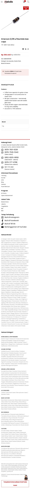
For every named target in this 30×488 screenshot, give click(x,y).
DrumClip (25, 260)
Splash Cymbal (13, 375)
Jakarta (3, 204)
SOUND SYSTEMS (6, 349)
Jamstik (22, 281)
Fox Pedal (3, 271)
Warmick (4, 326)
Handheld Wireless (19, 455)
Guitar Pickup (15, 434)
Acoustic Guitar (5, 430)
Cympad (8, 255)
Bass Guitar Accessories (7, 400)
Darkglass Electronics (7, 256)
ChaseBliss (4, 251)
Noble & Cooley (12, 297)
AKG (12, 241)
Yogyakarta (4, 206)
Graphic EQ (22, 362)
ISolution (8, 280)
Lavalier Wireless (16, 457)
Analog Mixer (4, 355)
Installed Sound (5, 351)
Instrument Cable (11, 392)
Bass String (23, 402)
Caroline (18, 249)
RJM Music (24, 303)
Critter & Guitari (24, 253)
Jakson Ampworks (6, 281)
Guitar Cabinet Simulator (11, 438)
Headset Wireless (6, 457)
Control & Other (15, 351)
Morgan (7, 295)
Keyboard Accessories (22, 339)
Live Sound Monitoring (20, 358)
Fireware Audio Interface (17, 414)
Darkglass (20, 255)
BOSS (3, 249)
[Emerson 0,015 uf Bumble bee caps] (23, 49)
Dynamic (19, 262)
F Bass (12, 267)
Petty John (18, 299)
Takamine (24, 315)
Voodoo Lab (19, 324)
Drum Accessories (23, 375)
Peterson (12, 299)
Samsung (10, 308)
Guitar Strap (23, 434)
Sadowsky (4, 308)
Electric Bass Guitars (22, 407)
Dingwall (13, 260)
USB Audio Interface (22, 416)
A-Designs (4, 239)
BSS (7, 249)
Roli (12, 306)
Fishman (3, 269)
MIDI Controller (18, 342)
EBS (27, 262)
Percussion (11, 387)
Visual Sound (11, 324)
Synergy (18, 315)
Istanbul (14, 280)
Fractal (9, 271)
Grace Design (24, 274)
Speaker (7, 363)
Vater (26, 322)
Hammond (21, 276)
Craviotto (7, 253)
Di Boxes (11, 358)
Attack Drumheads (9, 244)
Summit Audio (24, 313)
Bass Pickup (15, 402)
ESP (3, 267)
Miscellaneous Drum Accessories (15, 382)
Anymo (14, 242)
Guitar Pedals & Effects (15, 441)
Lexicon (24, 287)
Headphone (4, 418)
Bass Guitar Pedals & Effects (8, 409)
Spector (24, 311)
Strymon (17, 313)
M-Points (3, 193)
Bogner (22, 248)
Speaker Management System (9, 365)
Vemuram (4, 324)
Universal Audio (19, 322)
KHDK (26, 283)
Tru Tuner (21, 320)
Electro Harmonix (17, 264)
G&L (19, 271)
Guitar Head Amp (23, 439)
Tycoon (9, 322)
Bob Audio (16, 248)
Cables (3, 392)
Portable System (22, 363)
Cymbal (15, 371)
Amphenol (17, 241)
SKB (6, 310)
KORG (17, 285)
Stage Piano (12, 344)
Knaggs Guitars (11, 285)
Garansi (3, 184)
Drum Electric (8, 383)
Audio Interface (5, 414)
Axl (10, 246)
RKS (2, 304)
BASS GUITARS (5, 398)
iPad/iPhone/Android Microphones (10, 450)
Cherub (10, 251)
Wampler (25, 324)
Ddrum (6, 258)
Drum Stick (18, 380)
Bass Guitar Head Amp (22, 405)
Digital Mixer (12, 355)
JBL (26, 281)
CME (25, 251)
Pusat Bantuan (5, 186)
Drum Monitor (10, 385)
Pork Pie (22, 301)
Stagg (12, 313)
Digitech (8, 260)
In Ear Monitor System (13, 360)
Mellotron (8, 292)
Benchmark (10, 248)
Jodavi (11, 283)
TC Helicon (16, 317)
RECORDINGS (5, 412)
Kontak (3, 178)
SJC (3, 310)
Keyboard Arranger (18, 340)
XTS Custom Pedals (20, 326)
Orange (23, 297)
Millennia (3, 294)
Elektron (7, 265)
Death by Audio (20, 258)
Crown (3, 255)
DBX (2, 258)
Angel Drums (7, 242)
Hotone (15, 278)
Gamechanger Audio (12, 272)
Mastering (8, 425)
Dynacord (13, 262)
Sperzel (3, 313)
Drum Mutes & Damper (8, 380)
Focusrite (19, 269)
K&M (22, 283)
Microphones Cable (21, 392)
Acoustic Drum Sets (6, 371)
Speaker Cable (5, 394)
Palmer (6, 299)
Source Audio (17, 311)
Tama (2, 317)
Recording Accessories (16, 419)
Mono (20, 294)
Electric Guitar (14, 430)
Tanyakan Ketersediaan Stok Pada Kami (15, 483)
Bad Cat (22, 246)
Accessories (10, 61)
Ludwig (16, 288)
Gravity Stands (6, 276)
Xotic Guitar (11, 326)
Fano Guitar (18, 267)
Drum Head (25, 376)
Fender (24, 267)
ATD (2, 244)
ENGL (22, 265)
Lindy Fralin (4, 288)
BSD (2, 211)
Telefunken (22, 319)
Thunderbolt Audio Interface (8, 416)
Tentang (3, 175)
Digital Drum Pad (17, 383)
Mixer (18, 355)
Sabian (23, 306)
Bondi (26, 248)
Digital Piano (4, 344)
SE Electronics (24, 308)
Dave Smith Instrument (20, 256)
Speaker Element (11, 356)
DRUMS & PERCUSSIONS (8, 369)
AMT (2, 242)
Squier (8, 313)
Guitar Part (8, 434)
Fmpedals (9, 269)
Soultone (3, 311)
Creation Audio (15, 253)
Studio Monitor (25, 425)
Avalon (3, 246)
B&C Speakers (15, 246)
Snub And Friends (23, 310)
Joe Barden (17, 283)
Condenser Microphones (8, 448)
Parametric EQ (16, 425)
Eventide (7, 267)
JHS (7, 283)
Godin (12, 274)
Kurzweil (26, 285)
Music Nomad (19, 295)
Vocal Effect (12, 454)
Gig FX (7, 274)
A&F (9, 239)
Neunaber (4, 297)
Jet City (3, 283)
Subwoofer (14, 363)
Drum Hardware (19, 385)
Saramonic (17, 308)
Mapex (8, 290)
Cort (2, 253)
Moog (2, 295)
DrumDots (4, 262)
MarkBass (14, 290)
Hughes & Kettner (23, 278)
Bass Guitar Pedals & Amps (8, 407)
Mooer (24, 294)
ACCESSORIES (5, 390)
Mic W (21, 292)
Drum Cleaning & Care (15, 376)
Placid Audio (15, 301)
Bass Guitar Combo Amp (8, 405)
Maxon (3, 292)
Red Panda (12, 303)
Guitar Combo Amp (12, 439)
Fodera (25, 269)
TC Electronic (8, 317)
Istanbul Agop (20, 280)
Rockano (12, 304)
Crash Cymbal (5, 373)
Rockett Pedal (19, 304)
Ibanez (3, 280)
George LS (22, 272)
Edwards (4, 264)
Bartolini (3, 248)
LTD (12, 288)
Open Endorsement (7, 195)
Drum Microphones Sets (22, 378)
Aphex (19, 242)
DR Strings (19, 260)
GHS (27, 272)
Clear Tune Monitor (18, 251)
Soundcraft (10, 311)
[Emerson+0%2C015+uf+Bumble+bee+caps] (25, 49)
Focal (14, 269)
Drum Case (5, 376)
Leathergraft (17, 287)
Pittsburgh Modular (6, 301)
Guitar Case (12, 432)
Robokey (6, 304)
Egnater (10, 264)
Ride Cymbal (4, 375)
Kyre (3, 287)
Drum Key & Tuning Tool (8, 378)
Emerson (7, 63)
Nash (25, 295)
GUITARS (3, 428)
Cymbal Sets (13, 373)
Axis (7, 246)
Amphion (23, 241)
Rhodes (18, 303)
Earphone (4, 360)
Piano (24, 342)
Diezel (3, 260)
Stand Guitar (19, 436)
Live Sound (23, 353)
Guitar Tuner (12, 436)
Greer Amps (14, 276)
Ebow (24, 262)
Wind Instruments (13, 346)
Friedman (14, 271)
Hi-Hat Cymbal (22, 373)
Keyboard (12, 339)
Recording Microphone (7, 421)
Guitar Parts (17, 61)
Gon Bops (17, 274)
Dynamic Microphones (22, 448)
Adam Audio (19, 239)
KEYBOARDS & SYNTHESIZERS (9, 337)
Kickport (3, 285)
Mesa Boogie (15, 292)
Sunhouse (4, 315)
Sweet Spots (11, 315)
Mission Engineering (12, 294)
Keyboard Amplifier (7, 340)
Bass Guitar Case (6, 402)
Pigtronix (24, 299)
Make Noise (25, 288)
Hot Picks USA (8, 278)
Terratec (12, 320)
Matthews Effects (22, 290)
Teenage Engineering (12, 319)
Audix (16, 244)
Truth (26, 320)
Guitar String (4, 436)
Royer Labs (17, 306)
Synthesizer (19, 344)
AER (25, 239)
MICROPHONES (5, 446)
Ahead (8, 241)
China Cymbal (22, 371)
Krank (21, 285)
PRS (7, 303)
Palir (2, 299)
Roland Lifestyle (6, 306)
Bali (2, 208)
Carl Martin (12, 249)
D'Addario (14, 255)
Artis (2, 180)
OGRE (18, 297)
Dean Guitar (12, 258)
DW (8, 262)
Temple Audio (5, 320)
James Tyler (15, 281)
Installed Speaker (14, 353)
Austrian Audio (23, 244)
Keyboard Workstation (7, 342)
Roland (26, 304)
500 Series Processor (14, 423)
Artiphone (24, 242)
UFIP (13, 322)
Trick (17, 320)
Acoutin (13, 239)
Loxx (9, 288)
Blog (2, 182)
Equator (26, 265)
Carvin (23, 249)
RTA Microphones (14, 452)
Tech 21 (3, 319)
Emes (18, 265)
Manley (4, 290)
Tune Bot (3, 322)
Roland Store (5, 202)
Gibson (3, 274)
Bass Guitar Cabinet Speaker (19, 403)
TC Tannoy (23, 317)
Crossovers (15, 362)
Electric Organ (5, 339)
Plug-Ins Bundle (13, 418)
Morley (12, 295)
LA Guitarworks (9, 287)
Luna (20, 288)
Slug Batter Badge (13, 310)
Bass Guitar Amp (5, 403)
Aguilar (3, 241)
